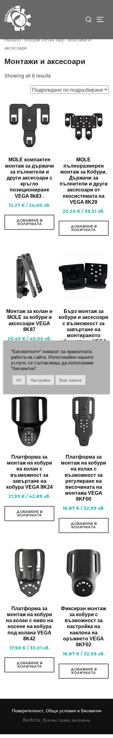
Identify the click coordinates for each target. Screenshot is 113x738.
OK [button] (18, 379)
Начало (12, 39)
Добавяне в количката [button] (29, 222)
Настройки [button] (40, 380)
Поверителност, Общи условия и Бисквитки (56, 710)
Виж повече (70, 380)
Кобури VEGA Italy (44, 39)
